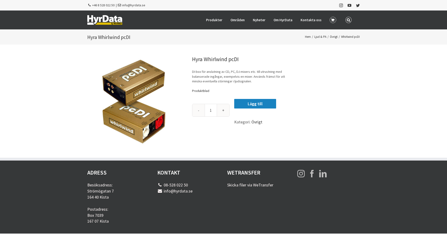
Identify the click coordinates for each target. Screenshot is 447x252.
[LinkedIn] (323, 173)
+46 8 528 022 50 (103, 5)
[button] (348, 19)
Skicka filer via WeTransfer (250, 185)
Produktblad (200, 91)
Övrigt (256, 122)
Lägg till (255, 103)
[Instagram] (301, 173)
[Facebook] (312, 173)
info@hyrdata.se (133, 5)
